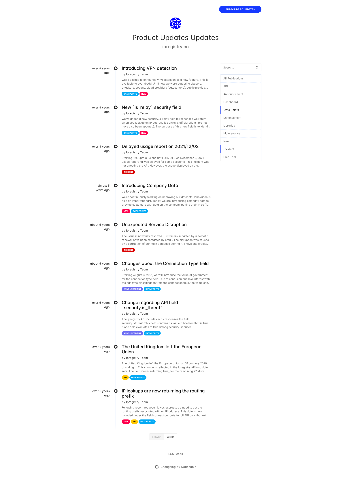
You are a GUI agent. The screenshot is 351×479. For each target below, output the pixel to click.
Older (170, 436)
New (226, 141)
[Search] (257, 67)
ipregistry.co (175, 46)
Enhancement (232, 117)
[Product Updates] (175, 24)
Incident (229, 149)
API (225, 86)
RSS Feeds (175, 454)
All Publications (233, 78)
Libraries (229, 125)
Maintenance (231, 133)
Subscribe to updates (240, 9)
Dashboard (230, 102)
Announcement (233, 94)
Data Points (231, 110)
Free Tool (229, 157)
